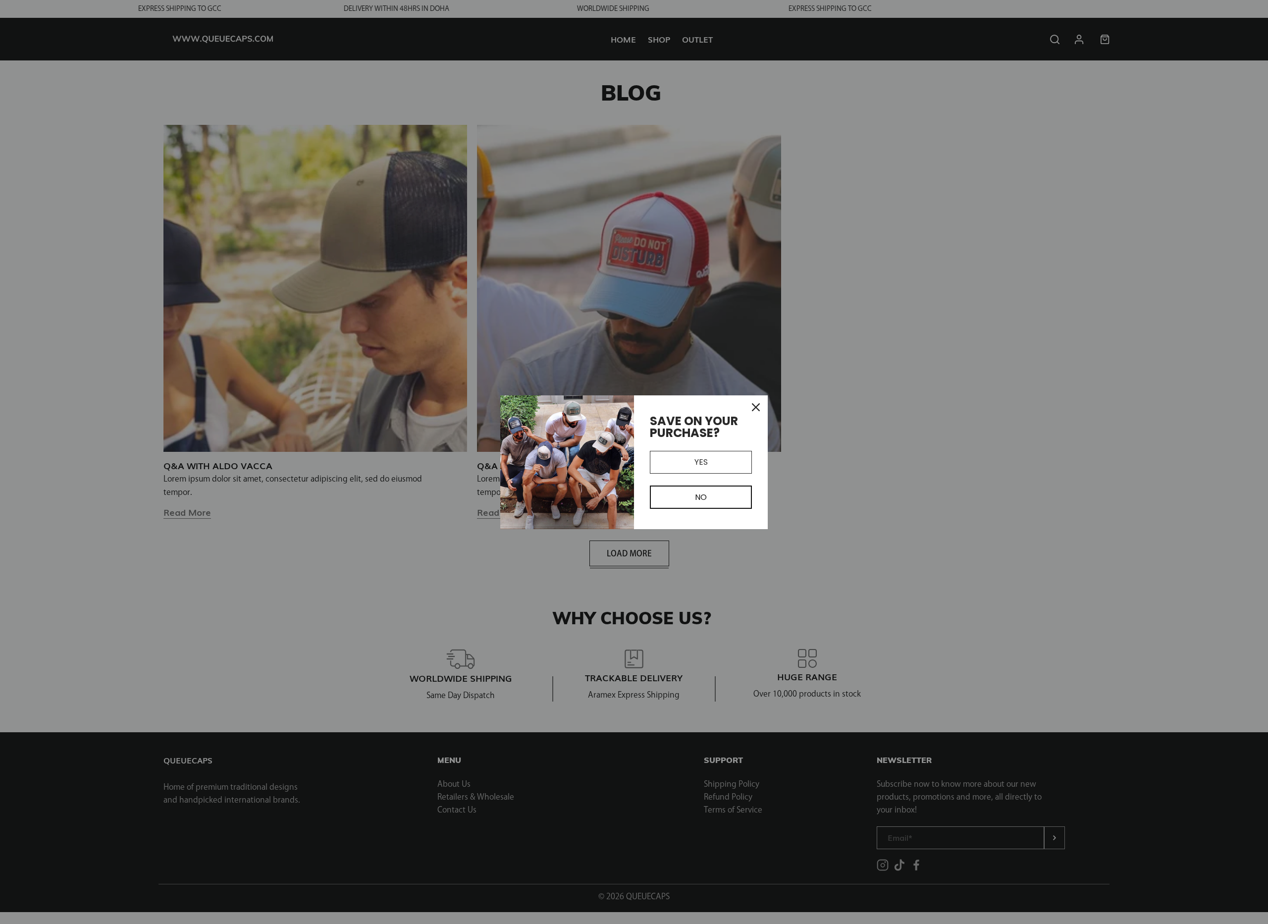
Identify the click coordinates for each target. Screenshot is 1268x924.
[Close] (756, 407)
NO (701, 497)
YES (701, 462)
